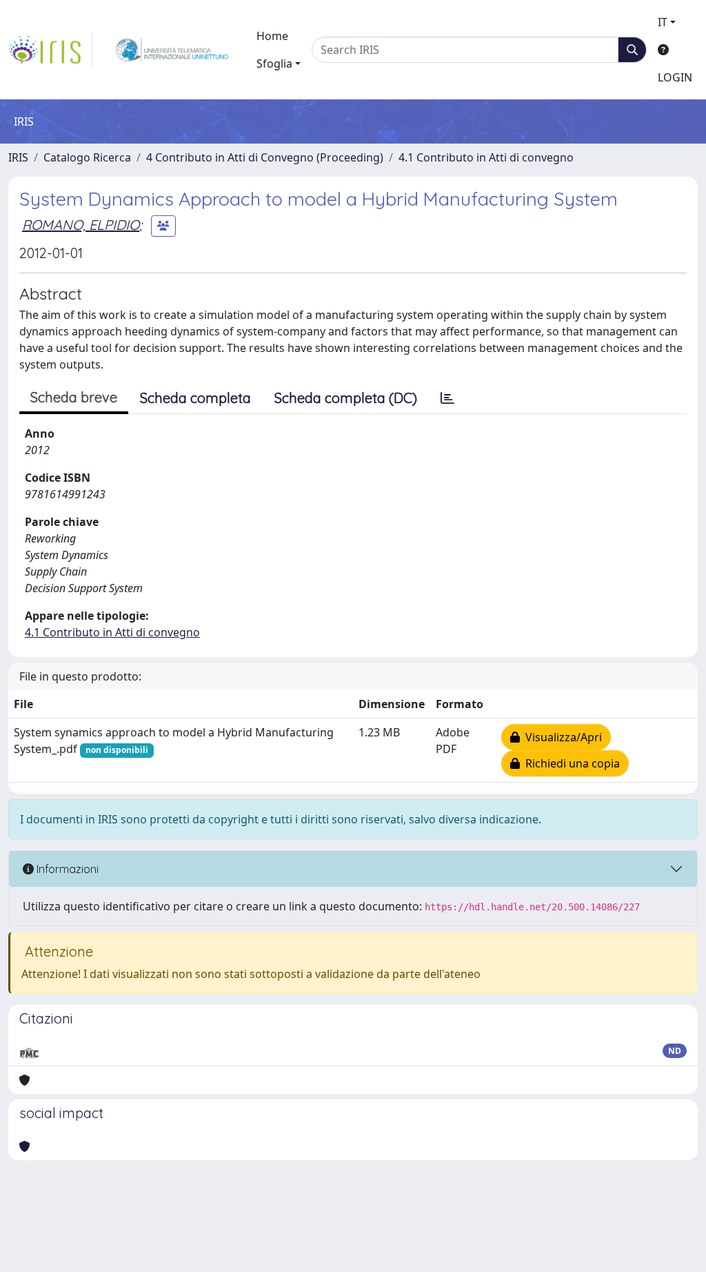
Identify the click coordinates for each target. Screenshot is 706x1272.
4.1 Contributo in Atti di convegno (486, 157)
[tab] (447, 398)
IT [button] (662, 22)
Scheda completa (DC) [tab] (345, 398)
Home (272, 35)
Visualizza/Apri (561, 737)
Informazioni (66, 869)
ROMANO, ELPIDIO (80, 224)
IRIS (18, 157)
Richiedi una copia (570, 763)
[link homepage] (50, 49)
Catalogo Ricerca (87, 157)
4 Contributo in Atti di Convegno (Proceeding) (264, 157)
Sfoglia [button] (274, 63)
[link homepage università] (172, 49)
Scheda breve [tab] (73, 397)
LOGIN (675, 77)
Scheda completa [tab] (195, 398)
